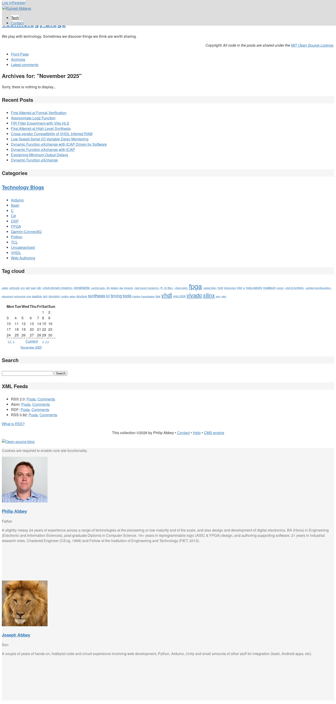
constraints (82, 287)
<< (10, 341)
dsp (121, 288)
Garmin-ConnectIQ (26, 231)
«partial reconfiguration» (318, 288)
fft (161, 288)
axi (28, 287)
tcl (108, 295)
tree (158, 296)
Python (16, 236)
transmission (148, 296)
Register (19, 2)
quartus (37, 296)
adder (5, 288)
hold (220, 288)
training (136, 296)
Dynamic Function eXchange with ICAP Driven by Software (59, 144)
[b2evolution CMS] (18, 441)
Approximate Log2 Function (33, 118)
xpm (218, 296)
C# (13, 215)
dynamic (128, 288)
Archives (18, 59)
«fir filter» (168, 288)
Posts (31, 399)
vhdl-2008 (179, 296)
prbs (28, 296)
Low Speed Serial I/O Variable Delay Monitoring (49, 139)
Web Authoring (23, 258)
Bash (15, 205)
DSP (15, 221)
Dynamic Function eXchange (34, 160)
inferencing (230, 288)
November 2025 (31, 347)
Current (32, 341)
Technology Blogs (23, 187)
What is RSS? (13, 423)
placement (7, 296)
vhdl (166, 295)
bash (33, 288)
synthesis (96, 295)
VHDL (16, 252)
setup (72, 296)
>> (47, 341)
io (244, 288)
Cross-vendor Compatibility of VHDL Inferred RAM (51, 133)
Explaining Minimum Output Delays (39, 154)
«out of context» (294, 288)
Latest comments (24, 64)
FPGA (16, 226)
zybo (223, 296)
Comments (46, 399)
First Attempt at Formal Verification (39, 112)
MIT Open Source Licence (312, 45)
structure (81, 296)
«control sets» (98, 288)
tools (127, 295)
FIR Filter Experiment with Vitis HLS (40, 123)
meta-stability (254, 288)
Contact (17, 23)
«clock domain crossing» (57, 288)
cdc (39, 288)
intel (239, 288)
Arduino (17, 200)
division (114, 288)
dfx (108, 288)
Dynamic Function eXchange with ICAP (43, 149)
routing (65, 296)
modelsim (269, 287)
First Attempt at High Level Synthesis (41, 128)
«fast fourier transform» (147, 288)
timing (116, 295)
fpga (195, 286)
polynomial (19, 296)
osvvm (280, 288)
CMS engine (214, 432)
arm (23, 288)
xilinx (209, 295)
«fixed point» (181, 288)
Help (197, 432)
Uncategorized (23, 247)
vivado (194, 295)
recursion (54, 296)
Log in (7, 2)
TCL (14, 242)
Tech (15, 17)
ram (45, 296)
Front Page (20, 54)
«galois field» (210, 288)
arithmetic (14, 288)
